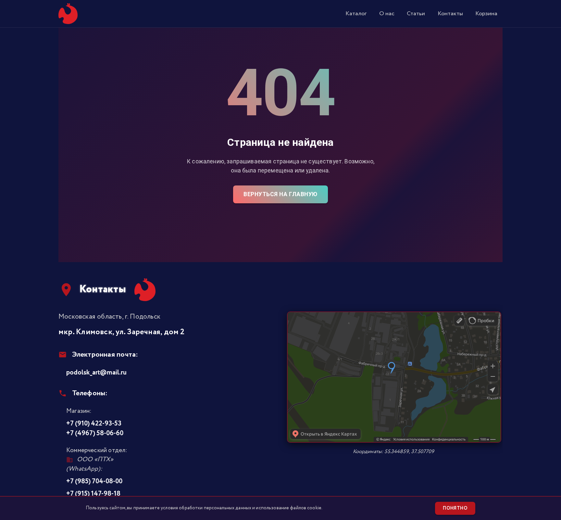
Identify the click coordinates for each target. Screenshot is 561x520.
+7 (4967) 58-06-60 (94, 433)
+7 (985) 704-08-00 (94, 481)
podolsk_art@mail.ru (96, 372)
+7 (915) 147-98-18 (93, 494)
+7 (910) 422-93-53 (93, 423)
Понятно (455, 508)
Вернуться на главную (280, 194)
